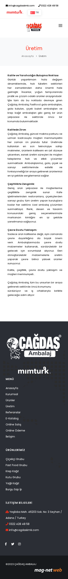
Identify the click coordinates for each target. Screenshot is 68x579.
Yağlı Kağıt (12, 483)
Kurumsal (12, 394)
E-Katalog (12, 418)
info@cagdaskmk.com (21, 5)
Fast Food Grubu (16, 465)
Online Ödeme (15, 430)
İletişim (10, 436)
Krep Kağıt (12, 471)
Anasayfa (28, 56)
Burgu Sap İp (14, 489)
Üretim (43, 56)
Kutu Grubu (13, 477)
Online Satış (13, 424)
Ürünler (10, 400)
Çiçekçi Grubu (15, 459)
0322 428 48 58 (49, 5)
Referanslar (13, 412)
